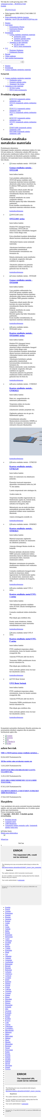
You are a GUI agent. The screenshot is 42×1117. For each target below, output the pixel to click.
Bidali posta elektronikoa (9, 833)
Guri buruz (9, 25)
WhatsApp (4, 839)
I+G (6, 48)
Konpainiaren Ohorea (16, 27)
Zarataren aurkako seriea (22, 38)
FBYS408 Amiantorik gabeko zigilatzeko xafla (19, 132)
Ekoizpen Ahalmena (16, 50)
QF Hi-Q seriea (19, 44)
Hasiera (7, 23)
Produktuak (9, 33)
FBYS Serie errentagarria (22, 46)
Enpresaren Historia (16, 29)
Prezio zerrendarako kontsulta (11, 812)
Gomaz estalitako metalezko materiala (22, 35)
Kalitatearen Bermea (16, 52)
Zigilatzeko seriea (20, 37)
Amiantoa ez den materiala (18, 42)
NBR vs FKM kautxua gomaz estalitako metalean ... (20, 753)
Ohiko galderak (10, 56)
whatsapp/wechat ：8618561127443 (13, 4)
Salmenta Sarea (14, 31)
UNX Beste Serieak (17, 683)
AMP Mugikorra (10, 823)
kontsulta (12, 211)
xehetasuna (19, 211)
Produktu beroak (10, 820)
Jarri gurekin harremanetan (14, 58)
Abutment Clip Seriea (21, 40)
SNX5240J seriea (17, 219)
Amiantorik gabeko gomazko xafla (17, 825)
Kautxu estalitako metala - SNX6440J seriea (21, 334)
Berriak (7, 54)
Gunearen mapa (10, 821)
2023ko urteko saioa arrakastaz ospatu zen (16, 761)
